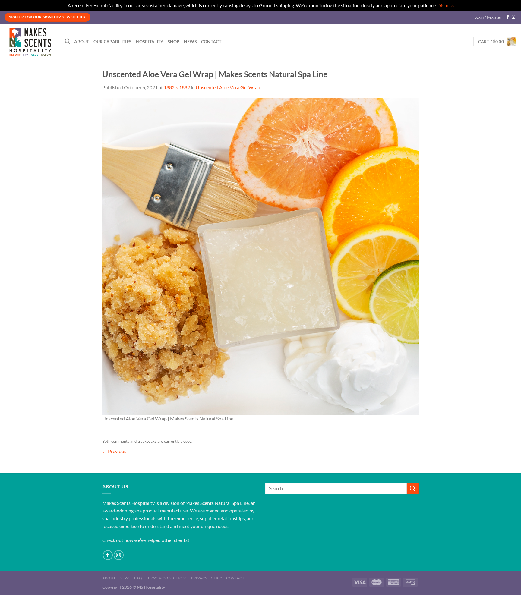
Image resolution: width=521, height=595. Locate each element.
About (81, 41)
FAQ (138, 578)
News (190, 41)
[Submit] (413, 488)
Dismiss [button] (445, 5)
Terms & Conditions (167, 578)
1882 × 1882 (177, 87)
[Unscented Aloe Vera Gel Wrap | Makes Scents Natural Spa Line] (260, 256)
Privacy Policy (207, 578)
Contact (211, 41)
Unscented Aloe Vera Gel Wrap (228, 87)
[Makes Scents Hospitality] (30, 42)
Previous (114, 451)
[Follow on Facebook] (508, 17)
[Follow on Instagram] (513, 17)
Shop (174, 41)
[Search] (67, 41)
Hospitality (149, 41)
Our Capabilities (112, 41)
